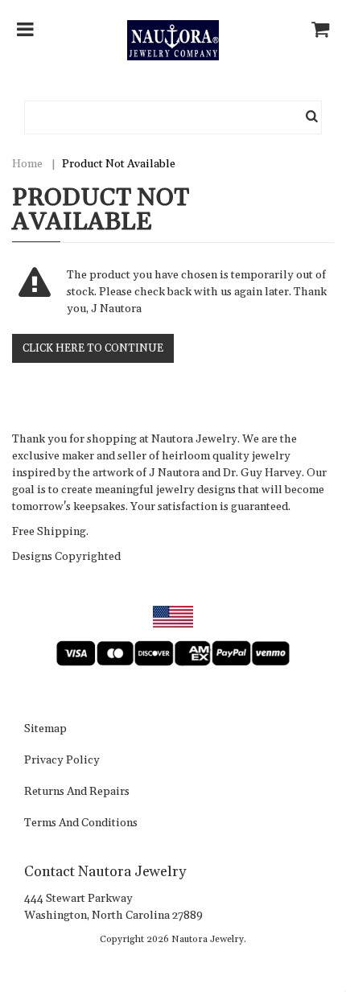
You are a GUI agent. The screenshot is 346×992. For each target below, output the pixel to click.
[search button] (312, 117)
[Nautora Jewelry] (172, 40)
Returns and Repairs (77, 792)
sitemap (45, 729)
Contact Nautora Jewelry (105, 871)
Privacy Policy (62, 761)
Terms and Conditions (81, 823)
